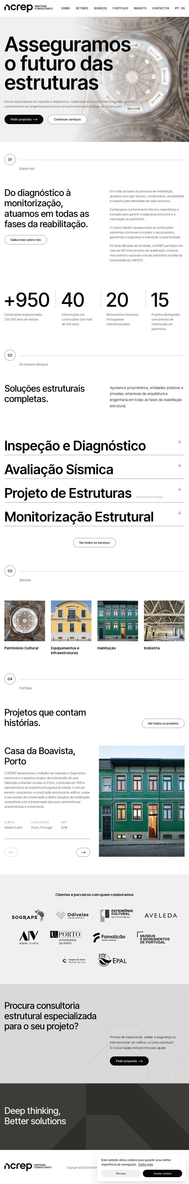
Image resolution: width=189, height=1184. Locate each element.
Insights (140, 8)
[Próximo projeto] (83, 852)
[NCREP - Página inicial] (28, 8)
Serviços (100, 8)
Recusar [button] (121, 1173)
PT (177, 8)
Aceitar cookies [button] (162, 1173)
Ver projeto (139, 801)
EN (183, 8)
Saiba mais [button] (145, 1164)
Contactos (160, 8)
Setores (82, 8)
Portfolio (120, 8)
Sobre (65, 8)
